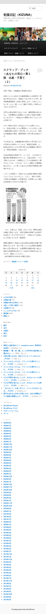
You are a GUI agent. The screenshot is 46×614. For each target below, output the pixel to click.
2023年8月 (7, 495)
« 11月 (11, 288)
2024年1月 (7, 481)
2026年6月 (7, 428)
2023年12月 (7, 484)
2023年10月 (7, 490)
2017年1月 (7, 556)
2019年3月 (7, 535)
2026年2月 (7, 439)
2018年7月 (7, 540)
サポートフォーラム (10, 411)
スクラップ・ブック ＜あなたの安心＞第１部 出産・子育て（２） (17, 76)
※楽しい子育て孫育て (11, 305)
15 (22, 280)
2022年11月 (7, 503)
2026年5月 (7, 431)
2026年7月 (7, 425)
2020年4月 (7, 522)
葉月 (5, 325)
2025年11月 (7, 447)
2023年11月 (7, 487)
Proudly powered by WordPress (23, 609)
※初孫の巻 (7, 300)
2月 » (33, 288)
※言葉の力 (7, 308)
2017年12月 (7, 554)
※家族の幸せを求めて (11, 302)
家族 (5, 316)
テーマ (5, 413)
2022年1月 (7, 511)
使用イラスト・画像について (14, 53)
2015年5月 (7, 564)
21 (17, 283)
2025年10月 (7, 449)
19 (6, 283)
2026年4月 (7, 433)
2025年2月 (7, 471)
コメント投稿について (29, 48)
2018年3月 (7, 546)
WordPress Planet (10, 405)
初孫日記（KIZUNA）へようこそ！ (16, 43)
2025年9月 (7, 452)
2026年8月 (7, 422)
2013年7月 (7, 586)
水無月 (5, 330)
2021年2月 (7, 516)
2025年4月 (7, 465)
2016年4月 (7, 562)
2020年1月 (7, 524)
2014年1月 (7, 578)
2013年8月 (7, 583)
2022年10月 (7, 506)
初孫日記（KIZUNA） (18, 14)
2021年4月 (7, 514)
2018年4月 (7, 543)
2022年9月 (7, 508)
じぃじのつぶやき (10, 310)
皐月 (5, 333)
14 (17, 280)
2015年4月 (7, 567)
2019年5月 (7, 530)
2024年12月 (7, 476)
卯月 (5, 336)
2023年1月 (7, 500)
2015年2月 (7, 572)
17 (32, 280)
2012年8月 (7, 599)
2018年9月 (7, 538)
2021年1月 (7, 519)
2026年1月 (7, 441)
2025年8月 (7, 455)
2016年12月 (7, 559)
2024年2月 (7, 479)
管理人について (33, 53)
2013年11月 (7, 581)
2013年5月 (7, 591)
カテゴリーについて (11, 48)
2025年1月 (7, 473)
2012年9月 (7, 597)
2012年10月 (7, 594)
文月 (5, 328)
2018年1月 (7, 551)
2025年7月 (7, 457)
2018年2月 (7, 548)
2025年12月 (7, 444)
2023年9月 (7, 492)
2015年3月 (7, 570)
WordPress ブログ (10, 408)
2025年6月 (7, 460)
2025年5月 (7, 463)
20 (11, 283)
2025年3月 (7, 468)
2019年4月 (7, 532)
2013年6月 (7, 589)
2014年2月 (7, 575)
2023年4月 (7, 498)
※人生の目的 (8, 297)
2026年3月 (7, 436)
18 (38, 280)
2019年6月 (7, 527)
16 (27, 280)
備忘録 (14, 261)
